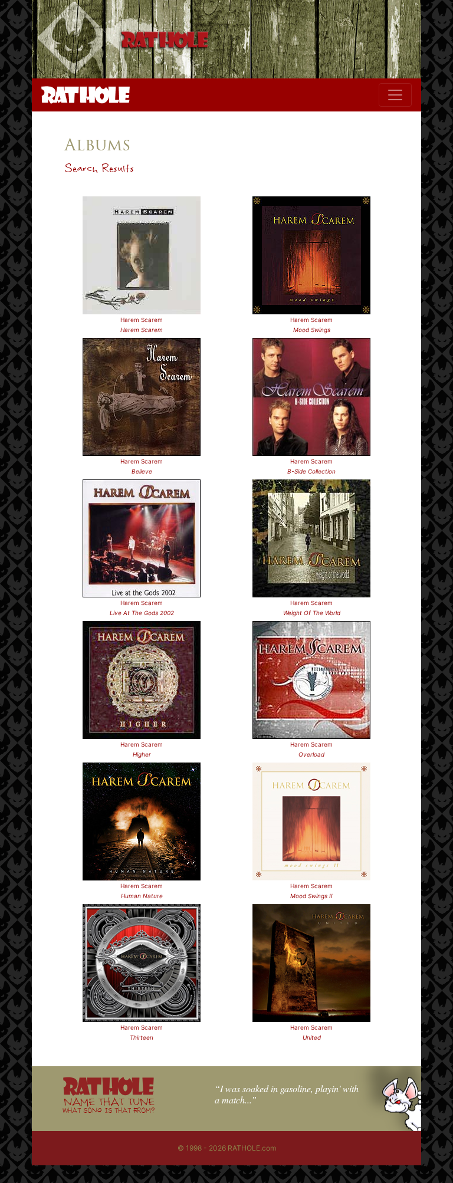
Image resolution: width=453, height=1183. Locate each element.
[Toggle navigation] (395, 95)
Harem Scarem (141, 319)
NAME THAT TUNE (109, 1105)
